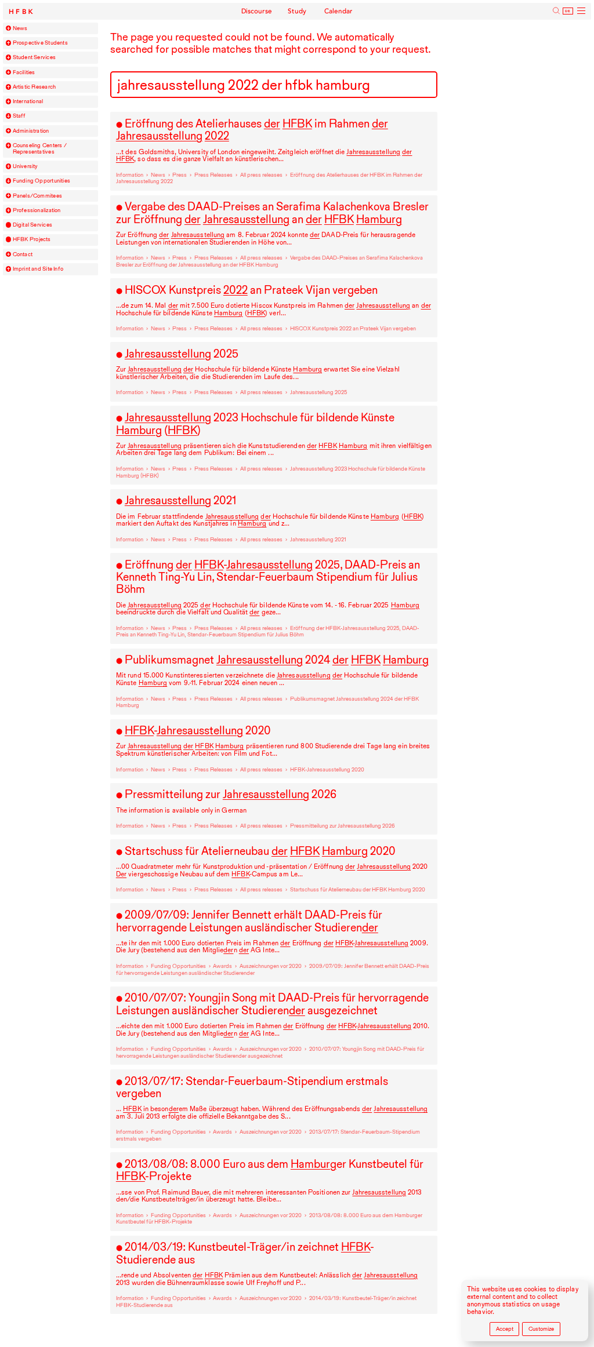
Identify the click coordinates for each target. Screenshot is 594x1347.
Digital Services (32, 225)
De (568, 11)
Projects (32, 239)
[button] (9, 28)
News (20, 28)
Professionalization (37, 210)
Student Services (34, 57)
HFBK (22, 12)
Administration (31, 131)
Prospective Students (40, 43)
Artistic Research (34, 87)
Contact (23, 254)
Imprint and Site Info (38, 269)
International (28, 101)
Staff (19, 116)
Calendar (338, 11)
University (25, 166)
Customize (541, 1329)
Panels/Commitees (37, 196)
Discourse (257, 11)
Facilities (24, 72)
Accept (504, 1329)
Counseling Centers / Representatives (40, 149)
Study (297, 11)
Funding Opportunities (42, 181)
